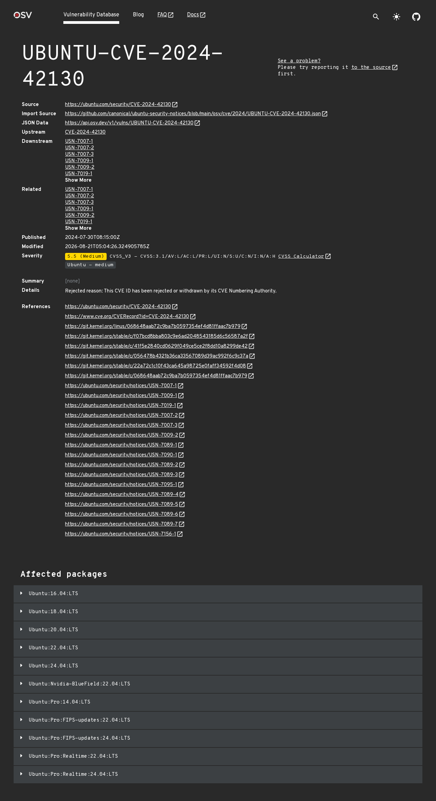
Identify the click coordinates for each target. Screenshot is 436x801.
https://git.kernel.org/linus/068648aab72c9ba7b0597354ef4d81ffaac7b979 (152, 326)
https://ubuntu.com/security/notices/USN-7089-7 (121, 524)
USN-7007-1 (79, 141)
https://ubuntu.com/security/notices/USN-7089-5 (121, 504)
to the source (371, 67)
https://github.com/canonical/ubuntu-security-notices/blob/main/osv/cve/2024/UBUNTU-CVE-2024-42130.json (193, 114)
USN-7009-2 (79, 167)
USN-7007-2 (79, 148)
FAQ (162, 15)
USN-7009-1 (79, 161)
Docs (193, 15)
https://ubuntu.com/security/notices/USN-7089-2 (121, 465)
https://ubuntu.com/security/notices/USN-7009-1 (121, 396)
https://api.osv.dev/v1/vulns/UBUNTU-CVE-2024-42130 (129, 123)
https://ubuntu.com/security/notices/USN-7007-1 (121, 386)
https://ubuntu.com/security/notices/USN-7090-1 (121, 455)
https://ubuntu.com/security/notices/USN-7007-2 (121, 415)
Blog (138, 15)
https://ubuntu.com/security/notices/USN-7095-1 (121, 485)
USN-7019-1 (78, 174)
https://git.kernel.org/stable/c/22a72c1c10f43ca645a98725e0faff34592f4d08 (155, 366)
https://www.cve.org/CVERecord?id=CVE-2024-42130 (127, 317)
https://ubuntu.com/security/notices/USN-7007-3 (121, 425)
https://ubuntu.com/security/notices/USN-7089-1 (121, 445)
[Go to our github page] (416, 17)
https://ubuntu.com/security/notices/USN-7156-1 (120, 534)
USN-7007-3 (79, 154)
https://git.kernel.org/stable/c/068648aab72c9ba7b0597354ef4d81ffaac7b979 (156, 376)
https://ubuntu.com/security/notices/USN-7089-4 (121, 495)
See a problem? (299, 61)
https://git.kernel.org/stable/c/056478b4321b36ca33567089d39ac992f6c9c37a (156, 356)
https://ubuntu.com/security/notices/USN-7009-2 (121, 435)
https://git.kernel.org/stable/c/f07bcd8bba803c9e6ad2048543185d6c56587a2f (156, 336)
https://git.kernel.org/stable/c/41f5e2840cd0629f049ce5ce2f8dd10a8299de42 (156, 346)
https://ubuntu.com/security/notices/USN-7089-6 (121, 514)
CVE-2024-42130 (85, 132)
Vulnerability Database (91, 15)
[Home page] (23, 17)
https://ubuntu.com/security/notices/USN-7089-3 (121, 475)
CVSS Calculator (301, 256)
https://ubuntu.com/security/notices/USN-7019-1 (120, 406)
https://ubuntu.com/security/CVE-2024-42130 (118, 105)
